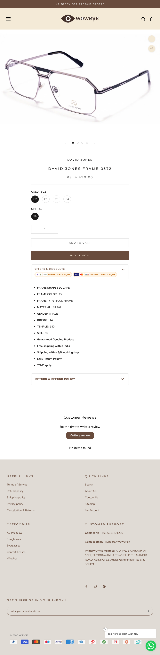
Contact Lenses (16, 552)
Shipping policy (16, 497)
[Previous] (65, 143)
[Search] (143, 19)
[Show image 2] (78, 143)
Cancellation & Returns (21, 510)
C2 (35, 199)
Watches (12, 558)
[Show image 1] (73, 143)
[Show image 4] (87, 143)
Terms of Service (17, 484)
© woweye (19, 635)
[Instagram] (95, 586)
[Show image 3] (82, 143)
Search (89, 484)
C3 (56, 199)
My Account (92, 510)
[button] (80, 272)
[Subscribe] (147, 611)
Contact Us (91, 497)
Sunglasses (14, 539)
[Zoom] (151, 38)
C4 (67, 199)
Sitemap (90, 504)
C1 (45, 199)
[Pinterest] (104, 586)
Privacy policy (15, 504)
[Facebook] (86, 586)
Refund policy (15, 491)
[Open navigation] (8, 19)
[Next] (94, 143)
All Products (14, 533)
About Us (91, 491)
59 (34, 216)
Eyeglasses (13, 545)
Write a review (80, 435)
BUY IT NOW (80, 255)
